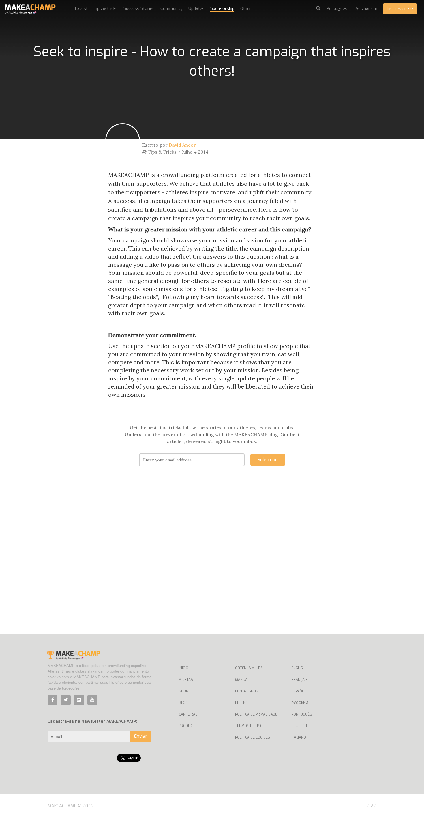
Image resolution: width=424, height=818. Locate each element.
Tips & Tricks (162, 152)
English (298, 668)
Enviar (140, 736)
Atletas (186, 679)
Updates (196, 8)
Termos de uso (249, 726)
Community (171, 8)
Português (301, 714)
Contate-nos (246, 691)
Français (299, 679)
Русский (299, 703)
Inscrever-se (400, 8)
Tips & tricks (105, 8)
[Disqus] (212, 558)
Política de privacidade (256, 714)
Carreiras (188, 714)
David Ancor (182, 145)
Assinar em (366, 8)
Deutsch (299, 726)
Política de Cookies (252, 737)
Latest (81, 8)
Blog (183, 703)
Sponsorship (222, 8)
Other (245, 8)
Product (187, 726)
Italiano (298, 737)
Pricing (241, 703)
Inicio (183, 668)
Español (298, 691)
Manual (242, 679)
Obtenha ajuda (249, 668)
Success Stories (139, 8)
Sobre (184, 691)
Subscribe (268, 460)
